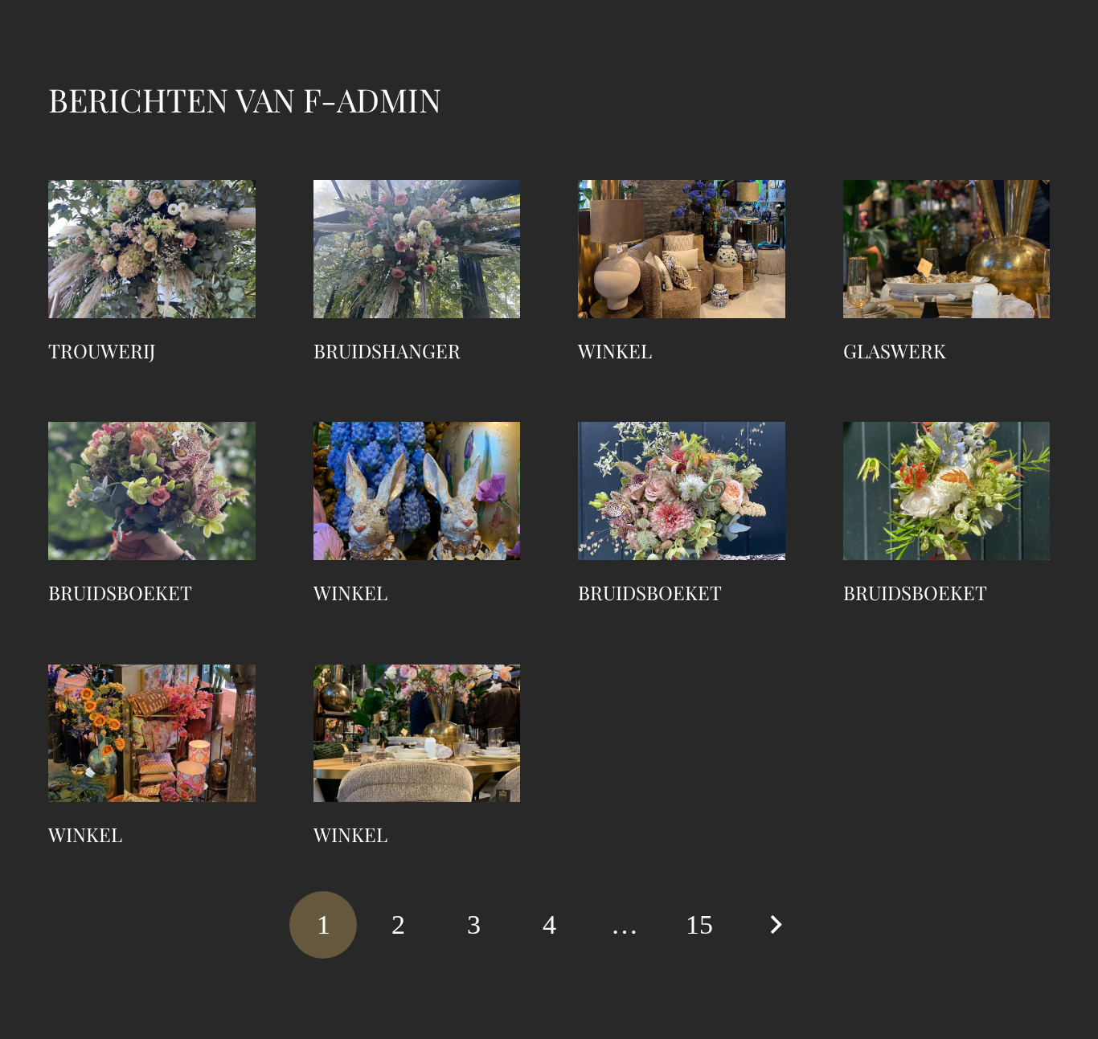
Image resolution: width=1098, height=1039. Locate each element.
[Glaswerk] (947, 249)
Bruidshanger (387, 350)
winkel (350, 592)
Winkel (615, 350)
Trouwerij (102, 350)
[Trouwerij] (152, 249)
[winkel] (417, 491)
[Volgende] (775, 925)
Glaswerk (894, 350)
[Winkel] (681, 249)
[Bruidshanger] (417, 249)
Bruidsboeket (120, 592)
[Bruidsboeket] (152, 491)
